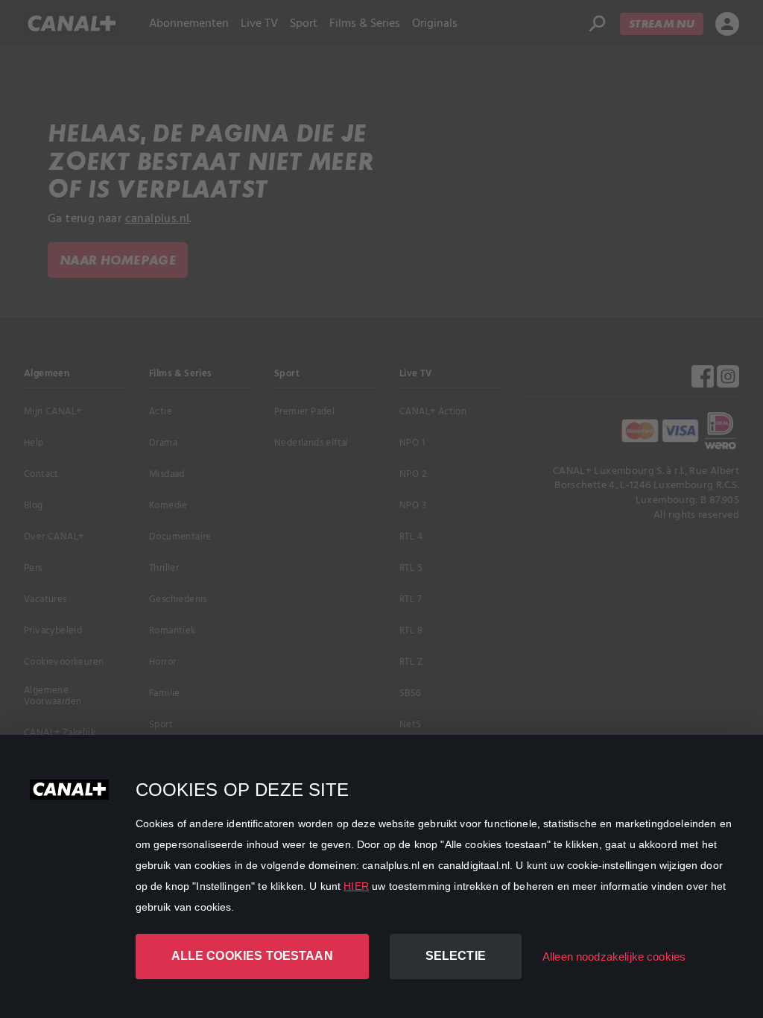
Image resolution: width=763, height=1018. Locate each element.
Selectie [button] (455, 955)
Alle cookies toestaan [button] (252, 955)
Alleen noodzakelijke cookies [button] (614, 956)
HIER (356, 886)
